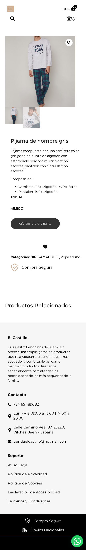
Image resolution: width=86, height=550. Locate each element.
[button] (10, 9)
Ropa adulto (70, 257)
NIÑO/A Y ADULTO (44, 257)
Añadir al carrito (35, 223)
